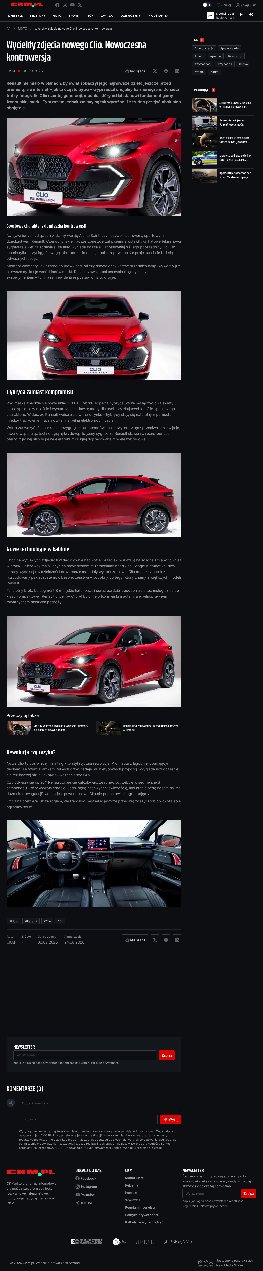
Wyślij (173, 1119)
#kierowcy (235, 56)
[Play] (241, 15)
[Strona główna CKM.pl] (27, 5)
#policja (215, 56)
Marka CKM (134, 1178)
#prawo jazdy (229, 48)
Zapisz (167, 1055)
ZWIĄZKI (107, 15)
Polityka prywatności (141, 1215)
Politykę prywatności (105, 1062)
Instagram (89, 1186)
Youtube (87, 1195)
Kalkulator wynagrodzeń (144, 1222)
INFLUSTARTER (158, 15)
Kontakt (131, 1193)
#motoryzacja (204, 48)
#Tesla (243, 64)
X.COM (86, 1203)
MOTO (57, 15)
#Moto (13, 921)
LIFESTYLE (15, 15)
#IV (60, 921)
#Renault (31, 921)
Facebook (88, 1178)
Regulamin (82, 1062)
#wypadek (225, 64)
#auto (214, 71)
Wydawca (133, 1200)
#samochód (203, 64)
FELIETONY (37, 15)
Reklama (131, 1185)
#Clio (47, 921)
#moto (199, 56)
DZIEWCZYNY (130, 15)
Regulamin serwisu (140, 1207)
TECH (89, 15)
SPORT (73, 15)
